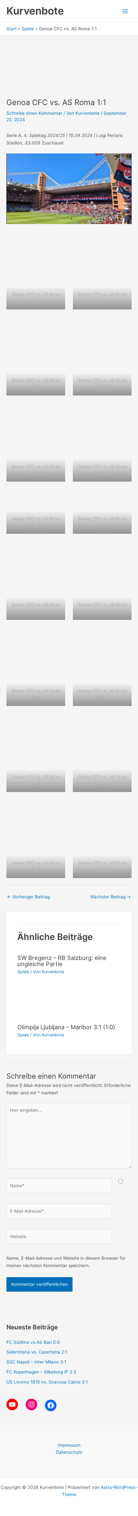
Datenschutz (69, 1452)
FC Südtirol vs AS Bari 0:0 (33, 1342)
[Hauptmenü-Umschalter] (125, 11)
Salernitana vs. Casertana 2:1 (36, 1352)
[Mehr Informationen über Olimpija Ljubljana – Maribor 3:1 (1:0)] (69, 1003)
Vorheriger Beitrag (28, 896)
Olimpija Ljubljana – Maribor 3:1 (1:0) (66, 1027)
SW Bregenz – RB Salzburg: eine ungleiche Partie (62, 960)
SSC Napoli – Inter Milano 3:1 (36, 1361)
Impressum (69, 1445)
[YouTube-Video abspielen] (69, 188)
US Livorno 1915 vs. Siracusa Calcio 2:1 (47, 1381)
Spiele (23, 971)
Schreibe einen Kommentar (34, 113)
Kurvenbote (35, 11)
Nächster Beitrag (111, 896)
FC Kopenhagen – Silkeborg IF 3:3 (41, 1371)
